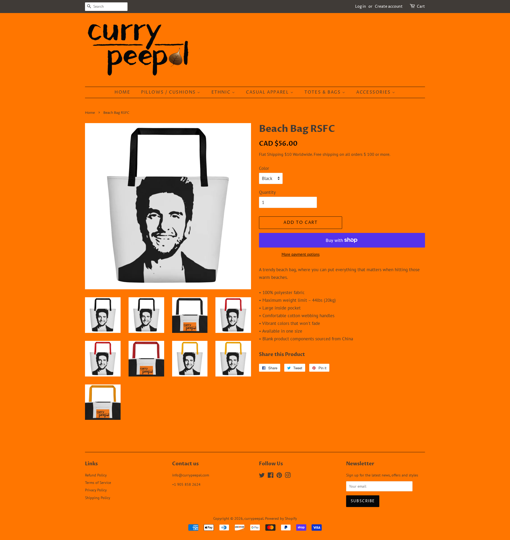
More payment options (301, 254)
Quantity (267, 192)
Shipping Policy (97, 497)
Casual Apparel (268, 92)
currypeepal (254, 518)
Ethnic (221, 92)
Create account (389, 6)
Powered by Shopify (281, 518)
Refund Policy (96, 475)
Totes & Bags (323, 92)
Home (122, 92)
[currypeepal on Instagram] (288, 476)
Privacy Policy (96, 489)
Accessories (374, 92)
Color (264, 168)
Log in (360, 6)
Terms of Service (98, 482)
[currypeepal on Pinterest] (279, 476)
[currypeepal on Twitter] (262, 476)
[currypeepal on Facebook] (270, 476)
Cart (421, 6)
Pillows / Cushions (169, 92)
